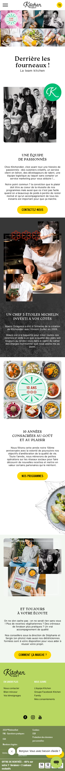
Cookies (35, 730)
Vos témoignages (12, 695)
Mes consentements (44, 699)
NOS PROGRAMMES (32, 476)
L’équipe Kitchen (42, 688)
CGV (34, 733)
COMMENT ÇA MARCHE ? (33, 655)
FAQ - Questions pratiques (13, 733)
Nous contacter (11, 688)
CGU (4, 739)
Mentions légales (10, 744)
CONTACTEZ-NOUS (32, 210)
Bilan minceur (10, 691)
